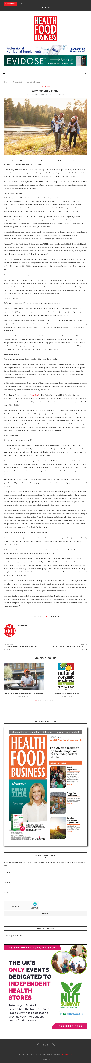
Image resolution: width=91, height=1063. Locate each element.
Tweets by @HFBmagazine (13, 936)
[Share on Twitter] (53, 617)
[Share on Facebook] (51, 617)
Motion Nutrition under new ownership (24, 693)
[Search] (85, 74)
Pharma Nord (34, 395)
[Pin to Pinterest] (56, 617)
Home (5, 82)
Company (7, 882)
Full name (8, 872)
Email (6, 893)
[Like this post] (48, 617)
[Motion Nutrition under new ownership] (24, 676)
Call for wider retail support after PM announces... (25, 4)
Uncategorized (17, 82)
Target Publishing (66, 1054)
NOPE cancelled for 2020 (67, 693)
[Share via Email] (58, 617)
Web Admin (34, 94)
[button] (19, 4)
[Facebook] (42, 8)
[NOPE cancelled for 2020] (67, 676)
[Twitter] (45, 8)
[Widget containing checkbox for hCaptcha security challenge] (21, 905)
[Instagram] (48, 8)
